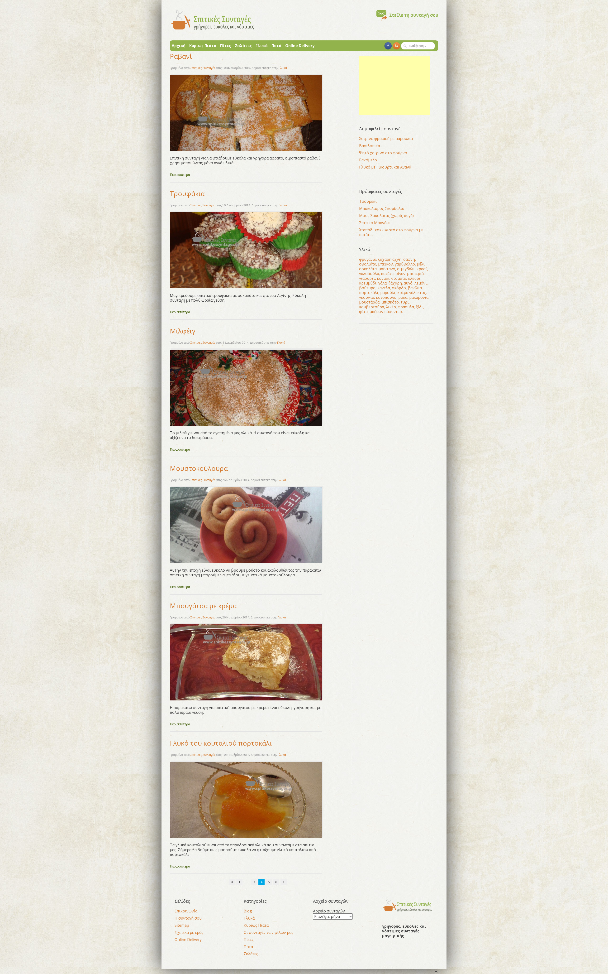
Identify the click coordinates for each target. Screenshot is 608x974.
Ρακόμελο (368, 160)
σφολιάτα (367, 264)
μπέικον (385, 264)
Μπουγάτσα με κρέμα (203, 605)
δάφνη (409, 259)
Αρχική (178, 45)
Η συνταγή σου (188, 918)
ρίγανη (401, 273)
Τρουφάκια (187, 193)
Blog (248, 911)
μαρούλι (387, 292)
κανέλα (383, 287)
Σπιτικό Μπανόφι (375, 222)
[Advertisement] (394, 85)
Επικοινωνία (186, 911)
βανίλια (415, 287)
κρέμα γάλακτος (411, 292)
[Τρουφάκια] (246, 249)
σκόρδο (399, 287)
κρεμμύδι (367, 283)
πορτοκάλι (368, 292)
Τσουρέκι (368, 201)
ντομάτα (398, 278)
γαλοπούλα (369, 273)
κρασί (422, 268)
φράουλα (406, 306)
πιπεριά (417, 273)
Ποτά (276, 45)
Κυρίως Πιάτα (202, 45)
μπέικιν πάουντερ (386, 311)
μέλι (421, 264)
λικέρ (391, 306)
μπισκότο (390, 302)
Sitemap (182, 925)
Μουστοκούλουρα (199, 468)
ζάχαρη (395, 283)
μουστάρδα (369, 302)
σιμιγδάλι (406, 268)
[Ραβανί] (246, 112)
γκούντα (366, 297)
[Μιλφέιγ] (246, 387)
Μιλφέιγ (182, 330)
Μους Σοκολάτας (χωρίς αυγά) (386, 215)
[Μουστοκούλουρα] (246, 524)
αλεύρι (414, 278)
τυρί (405, 302)
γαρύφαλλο (405, 264)
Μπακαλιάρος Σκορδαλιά (381, 208)
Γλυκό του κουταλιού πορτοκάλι (221, 742)
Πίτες (225, 45)
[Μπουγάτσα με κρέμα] (246, 662)
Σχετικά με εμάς (189, 932)
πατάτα (387, 273)
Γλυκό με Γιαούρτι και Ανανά (385, 167)
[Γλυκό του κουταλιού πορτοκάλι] (246, 799)
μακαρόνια (418, 297)
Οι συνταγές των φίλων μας (268, 932)
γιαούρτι (367, 278)
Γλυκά (262, 45)
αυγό (408, 283)
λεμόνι (420, 283)
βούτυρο (367, 287)
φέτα (363, 311)
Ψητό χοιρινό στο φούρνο (383, 152)
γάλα (382, 283)
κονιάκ (383, 278)
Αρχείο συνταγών (329, 911)
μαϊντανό (387, 268)
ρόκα (402, 297)
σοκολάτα (368, 268)
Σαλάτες (243, 45)
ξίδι (419, 306)
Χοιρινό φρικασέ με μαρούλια (386, 138)
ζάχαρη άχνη (389, 259)
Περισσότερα (180, 174)
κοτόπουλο (386, 297)
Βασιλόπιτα (369, 145)
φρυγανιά (367, 259)
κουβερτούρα (371, 306)
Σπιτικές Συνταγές (202, 68)
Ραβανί (181, 56)
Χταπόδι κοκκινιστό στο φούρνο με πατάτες (391, 232)
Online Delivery (299, 45)
